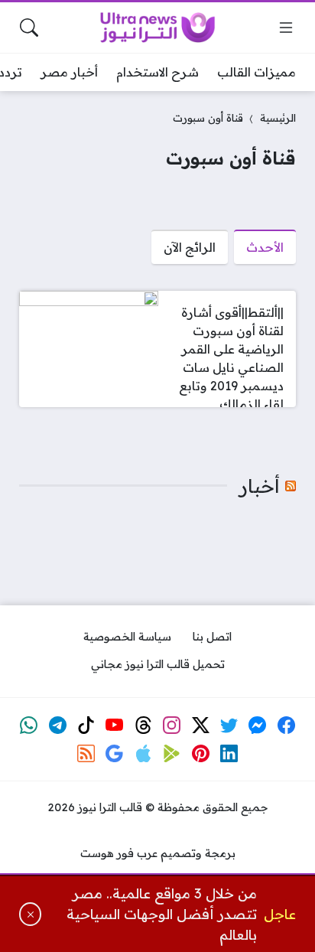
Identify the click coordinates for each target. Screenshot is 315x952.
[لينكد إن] (229, 754)
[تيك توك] (86, 724)
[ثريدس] (143, 724)
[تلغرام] (57, 724)
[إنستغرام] (172, 724)
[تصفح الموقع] (286, 27)
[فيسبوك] (286, 724)
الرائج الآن (190, 247)
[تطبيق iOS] (143, 754)
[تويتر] (229, 724)
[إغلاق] (30, 914)
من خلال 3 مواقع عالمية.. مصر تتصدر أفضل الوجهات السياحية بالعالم (162, 914)
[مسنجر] (257, 724)
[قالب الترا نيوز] (157, 27)
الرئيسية (278, 117)
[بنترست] (200, 754)
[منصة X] (200, 724)
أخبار (259, 485)
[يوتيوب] (114, 724)
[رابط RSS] (86, 754)
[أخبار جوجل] (114, 754)
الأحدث (265, 247)
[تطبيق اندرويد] (172, 754)
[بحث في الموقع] (29, 27)
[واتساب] (29, 724)
